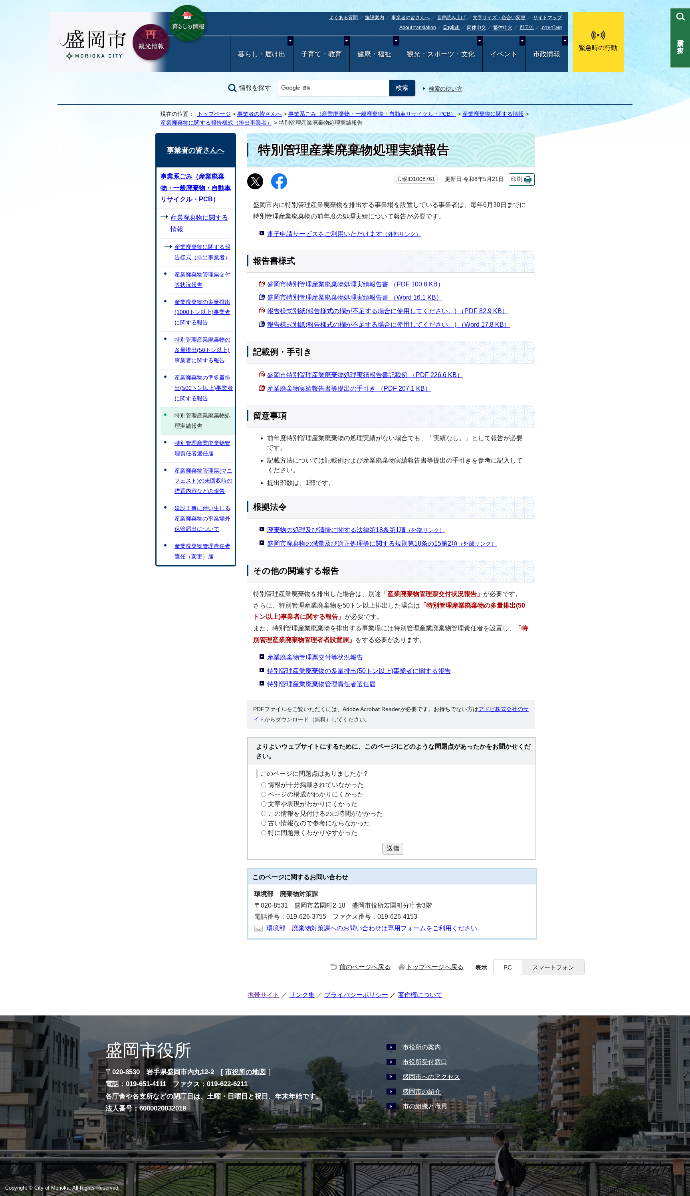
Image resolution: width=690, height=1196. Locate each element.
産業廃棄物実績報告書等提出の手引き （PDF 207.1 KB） (349, 388)
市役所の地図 (245, 1072)
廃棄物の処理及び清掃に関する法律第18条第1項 (356, 529)
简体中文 (476, 28)
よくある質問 (343, 17)
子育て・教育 (321, 54)
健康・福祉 (374, 54)
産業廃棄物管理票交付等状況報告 (315, 657)
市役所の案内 (421, 1047)
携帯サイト (264, 994)
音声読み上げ (451, 17)
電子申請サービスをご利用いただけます (344, 233)
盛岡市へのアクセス (431, 1076)
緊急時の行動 (598, 47)
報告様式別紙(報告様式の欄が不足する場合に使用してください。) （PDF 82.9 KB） (387, 311)
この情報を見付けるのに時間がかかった (325, 813)
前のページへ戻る (365, 967)
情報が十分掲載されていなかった (316, 784)
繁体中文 (502, 28)
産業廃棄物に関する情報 (493, 114)
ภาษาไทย (551, 27)
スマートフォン (553, 967)
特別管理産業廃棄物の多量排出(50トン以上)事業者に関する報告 (359, 671)
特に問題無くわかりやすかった (312, 832)
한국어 (526, 27)
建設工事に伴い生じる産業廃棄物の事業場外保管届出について (202, 518)
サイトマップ (547, 17)
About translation (417, 27)
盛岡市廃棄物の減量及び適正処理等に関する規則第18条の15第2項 (382, 543)
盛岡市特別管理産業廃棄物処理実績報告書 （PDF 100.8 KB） (355, 284)
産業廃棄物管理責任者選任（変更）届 (202, 551)
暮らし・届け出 (262, 54)
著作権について (420, 994)
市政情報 (546, 54)
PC (508, 967)
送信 (393, 848)
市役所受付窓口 (424, 1062)
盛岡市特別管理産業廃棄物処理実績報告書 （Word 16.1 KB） (354, 297)
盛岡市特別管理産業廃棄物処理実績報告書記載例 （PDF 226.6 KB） (365, 375)
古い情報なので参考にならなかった (319, 823)
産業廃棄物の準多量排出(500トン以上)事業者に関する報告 (203, 387)
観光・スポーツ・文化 (441, 54)
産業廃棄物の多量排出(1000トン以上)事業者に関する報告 (202, 312)
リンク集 (302, 994)
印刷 (516, 179)
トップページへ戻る (435, 967)
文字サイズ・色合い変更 (499, 17)
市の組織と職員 (424, 1106)
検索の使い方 (445, 88)
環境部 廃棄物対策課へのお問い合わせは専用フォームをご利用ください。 (375, 928)
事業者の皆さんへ (410, 17)
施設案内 (374, 17)
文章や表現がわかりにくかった (312, 804)
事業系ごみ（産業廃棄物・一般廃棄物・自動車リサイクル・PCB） (372, 114)
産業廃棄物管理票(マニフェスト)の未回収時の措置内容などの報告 (203, 481)
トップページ (214, 114)
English (451, 27)
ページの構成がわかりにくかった (316, 794)
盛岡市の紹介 (421, 1091)
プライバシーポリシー (356, 994)
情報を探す (255, 87)
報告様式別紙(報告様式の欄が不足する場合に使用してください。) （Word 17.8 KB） (388, 324)
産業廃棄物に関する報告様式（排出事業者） (216, 122)
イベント (504, 54)
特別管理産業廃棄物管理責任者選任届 (321, 684)
